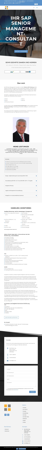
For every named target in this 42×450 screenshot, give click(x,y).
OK (17, 448)
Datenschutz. (16, 389)
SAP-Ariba (24, 414)
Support (24, 420)
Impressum (7, 429)
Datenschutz (7, 431)
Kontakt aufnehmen (21, 51)
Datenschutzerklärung (22, 448)
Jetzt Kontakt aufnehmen (11, 317)
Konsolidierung (25, 413)
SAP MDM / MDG (26, 416)
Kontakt (24, 422)
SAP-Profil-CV (25, 409)
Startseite (24, 407)
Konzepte (24, 411)
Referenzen (25, 418)
